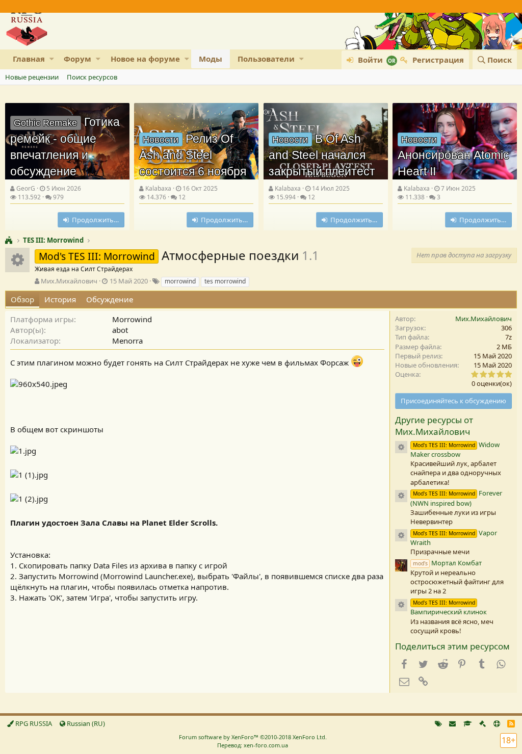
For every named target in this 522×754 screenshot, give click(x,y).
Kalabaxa (158, 188)
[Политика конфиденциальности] (482, 723)
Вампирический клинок (448, 607)
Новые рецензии (32, 77)
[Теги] (438, 723)
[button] (52, 58)
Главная (29, 59)
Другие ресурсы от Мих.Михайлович (434, 426)
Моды (210, 59)
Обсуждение (109, 299)
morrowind (180, 281)
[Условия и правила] (467, 723)
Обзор (22, 299)
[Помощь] (496, 723)
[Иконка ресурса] (401, 447)
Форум (77, 59)
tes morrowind (225, 281)
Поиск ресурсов (92, 77)
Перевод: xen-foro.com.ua (252, 745)
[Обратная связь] (452, 723)
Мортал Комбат (447, 562)
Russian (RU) (85, 723)
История (60, 299)
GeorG (25, 188)
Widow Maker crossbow (455, 449)
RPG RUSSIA (33, 723)
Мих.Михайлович (69, 280)
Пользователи (266, 59)
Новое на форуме (145, 59)
